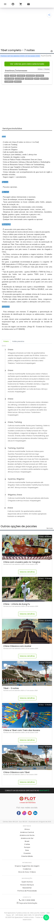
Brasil (27, 841)
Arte (37, 78)
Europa (27, 847)
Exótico (44, 78)
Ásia (7, 75)
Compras (9, 81)
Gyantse (21, 75)
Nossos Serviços (27, 885)
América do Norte (27, 835)
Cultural (19, 78)
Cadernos (27, 869)
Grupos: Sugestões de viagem (27, 866)
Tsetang (39, 75)
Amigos (18, 81)
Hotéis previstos (18, 341)
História (29, 78)
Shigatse (30, 75)
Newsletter (27, 888)
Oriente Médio (27, 856)
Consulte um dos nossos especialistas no (26, 790)
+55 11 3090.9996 (28, 900)
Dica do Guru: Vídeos (27, 872)
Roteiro (6, 341)
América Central (27, 832)
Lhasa (13, 75)
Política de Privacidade (27, 891)
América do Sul (27, 838)
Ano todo (9, 78)
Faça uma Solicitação (28, 903)
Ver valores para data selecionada (27, 63)
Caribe (27, 844)
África (27, 829)
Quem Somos (27, 882)
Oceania (27, 853)
